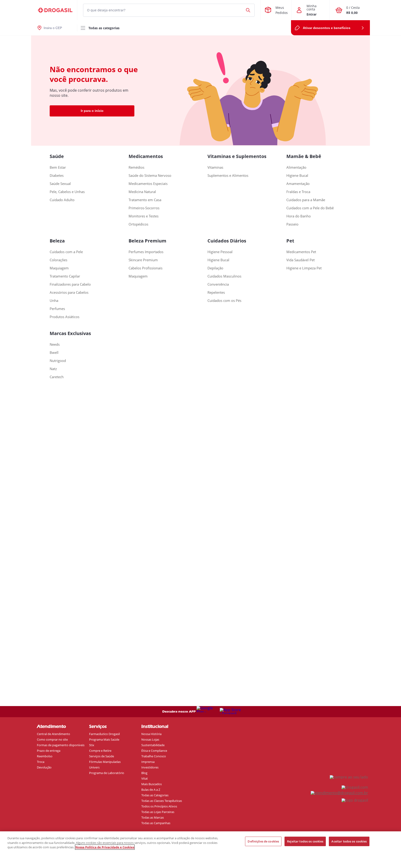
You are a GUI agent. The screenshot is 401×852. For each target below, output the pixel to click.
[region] (200, 841)
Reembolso (44, 756)
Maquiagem (59, 268)
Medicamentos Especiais (148, 183)
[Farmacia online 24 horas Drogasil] (54, 10)
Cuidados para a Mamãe (305, 200)
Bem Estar (58, 167)
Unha (54, 300)
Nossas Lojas (150, 739)
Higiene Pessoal (220, 252)
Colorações (58, 260)
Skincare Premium (143, 260)
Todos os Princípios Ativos (159, 806)
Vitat (144, 778)
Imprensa (148, 762)
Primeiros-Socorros (144, 208)
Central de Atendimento (53, 734)
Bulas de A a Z (150, 789)
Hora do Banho (298, 216)
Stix (91, 745)
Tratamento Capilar (65, 276)
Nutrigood (58, 360)
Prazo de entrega (48, 751)
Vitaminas (215, 167)
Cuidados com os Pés (224, 300)
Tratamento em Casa (145, 200)
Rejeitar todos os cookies (305, 841)
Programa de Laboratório (106, 773)
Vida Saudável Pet (300, 260)
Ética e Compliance (154, 751)
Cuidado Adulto (62, 200)
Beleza (57, 241)
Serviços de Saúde (101, 756)
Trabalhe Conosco (153, 756)
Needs (55, 344)
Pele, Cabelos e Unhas (67, 192)
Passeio (292, 224)
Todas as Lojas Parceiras (157, 812)
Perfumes (57, 308)
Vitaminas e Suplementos (236, 156)
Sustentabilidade (153, 745)
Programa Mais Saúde (104, 739)
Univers (94, 767)
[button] (200, 10)
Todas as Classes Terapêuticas (161, 801)
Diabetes (57, 175)
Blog (144, 773)
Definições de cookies (263, 841)
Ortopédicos (138, 224)
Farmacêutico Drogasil (104, 734)
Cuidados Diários (226, 241)
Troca (40, 762)
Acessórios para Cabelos (69, 292)
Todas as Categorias (154, 795)
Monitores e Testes (143, 216)
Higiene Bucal (297, 175)
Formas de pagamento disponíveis (60, 745)
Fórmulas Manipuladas (105, 762)
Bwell (54, 352)
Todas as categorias (104, 28)
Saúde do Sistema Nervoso (150, 175)
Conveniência (218, 284)
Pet (290, 241)
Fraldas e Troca (298, 192)
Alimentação (296, 167)
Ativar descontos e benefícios (326, 28)
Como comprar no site (52, 739)
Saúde (57, 156)
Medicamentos (146, 156)
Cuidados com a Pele (66, 252)
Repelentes (216, 292)
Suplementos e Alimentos (227, 175)
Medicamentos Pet (301, 252)
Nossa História (151, 734)
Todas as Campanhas (155, 823)
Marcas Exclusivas (70, 333)
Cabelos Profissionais (145, 268)
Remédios (136, 167)
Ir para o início (92, 111)
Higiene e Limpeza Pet (304, 268)
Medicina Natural (142, 192)
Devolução (44, 767)
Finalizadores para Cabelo (70, 284)
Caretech (57, 377)
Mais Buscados (151, 784)
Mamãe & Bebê (303, 156)
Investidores (149, 767)
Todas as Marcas (152, 817)
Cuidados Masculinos (224, 276)
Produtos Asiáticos (64, 317)
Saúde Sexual (60, 183)
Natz (53, 369)
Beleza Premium (147, 241)
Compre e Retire (100, 751)
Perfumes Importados (146, 252)
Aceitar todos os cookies (349, 841)
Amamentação (298, 183)
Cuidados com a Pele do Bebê (310, 208)
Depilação (215, 268)
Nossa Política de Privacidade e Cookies (104, 847)
